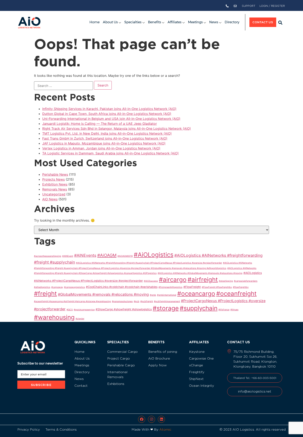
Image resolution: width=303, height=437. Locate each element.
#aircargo (173, 279)
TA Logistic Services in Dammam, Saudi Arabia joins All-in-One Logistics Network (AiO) (110, 153)
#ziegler (80, 318)
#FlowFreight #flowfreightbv (217, 287)
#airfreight (203, 279)
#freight (45, 293)
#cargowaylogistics (74, 287)
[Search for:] (63, 85)
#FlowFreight (192, 287)
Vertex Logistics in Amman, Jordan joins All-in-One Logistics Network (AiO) (101, 148)
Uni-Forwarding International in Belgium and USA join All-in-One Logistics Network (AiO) (111, 119)
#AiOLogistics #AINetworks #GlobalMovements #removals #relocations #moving (200, 273)
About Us (110, 22)
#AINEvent (67, 256)
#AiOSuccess (151, 281)
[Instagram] (151, 419)
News (213, 22)
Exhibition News (54, 184)
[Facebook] (141, 419)
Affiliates (174, 22)
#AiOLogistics (153, 254)
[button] (280, 23)
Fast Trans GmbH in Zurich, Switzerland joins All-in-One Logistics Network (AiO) (104, 138)
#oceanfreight (236, 293)
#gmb (153, 295)
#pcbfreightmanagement (167, 301)
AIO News (50, 199)
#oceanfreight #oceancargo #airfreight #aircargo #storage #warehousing (72, 301)
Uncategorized (53, 194)
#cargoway (57, 287)
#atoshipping (226, 281)
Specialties (132, 22)
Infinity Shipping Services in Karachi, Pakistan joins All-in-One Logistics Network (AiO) (109, 109)
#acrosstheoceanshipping (47, 256)
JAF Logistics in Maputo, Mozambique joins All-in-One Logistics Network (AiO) (104, 143)
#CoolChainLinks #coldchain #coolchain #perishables (121, 287)
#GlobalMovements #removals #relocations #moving (103, 294)
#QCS (70, 309)
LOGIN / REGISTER (272, 5)
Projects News (53, 179)
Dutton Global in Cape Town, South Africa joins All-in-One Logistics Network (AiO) (106, 114)
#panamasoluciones (122, 301)
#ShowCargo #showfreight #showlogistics (124, 309)
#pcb (136, 301)
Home (94, 22)
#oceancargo (196, 293)
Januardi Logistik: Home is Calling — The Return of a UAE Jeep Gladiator (99, 124)
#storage (166, 308)
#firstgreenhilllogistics (170, 287)
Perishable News (55, 174)
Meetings (195, 22)
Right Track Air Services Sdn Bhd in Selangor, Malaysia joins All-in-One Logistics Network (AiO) (116, 128)
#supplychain (198, 308)
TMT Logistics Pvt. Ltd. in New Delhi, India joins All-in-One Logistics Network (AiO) (107, 133)
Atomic (165, 429)
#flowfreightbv (241, 287)
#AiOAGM (106, 255)
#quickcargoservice (84, 309)
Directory (232, 22)
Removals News (54, 189)
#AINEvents (85, 255)
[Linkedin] (161, 419)
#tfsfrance (223, 309)
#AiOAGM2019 (125, 256)
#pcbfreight (146, 301)
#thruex (234, 309)
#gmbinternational (166, 295)
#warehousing (54, 317)
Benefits (154, 22)
